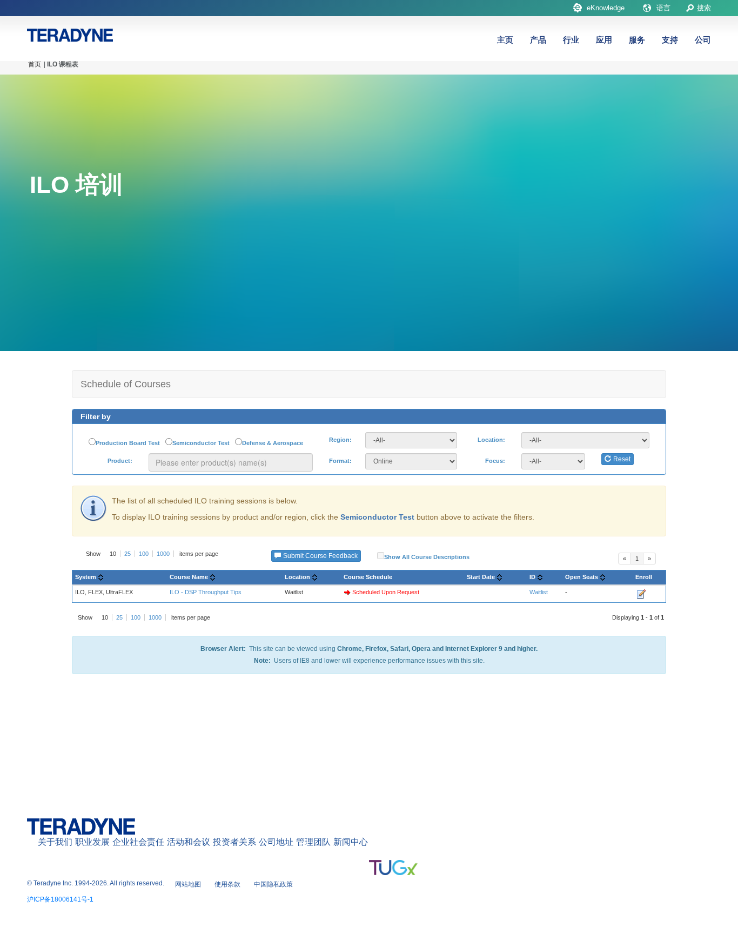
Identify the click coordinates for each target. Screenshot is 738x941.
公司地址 (276, 841)
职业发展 (92, 841)
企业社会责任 (138, 841)
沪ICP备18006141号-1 (60, 899)
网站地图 (188, 884)
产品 (538, 39)
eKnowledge (606, 8)
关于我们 (55, 841)
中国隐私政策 (273, 884)
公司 (703, 39)
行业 (571, 39)
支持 (670, 39)
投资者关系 (234, 841)
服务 (637, 39)
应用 (604, 39)
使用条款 (227, 884)
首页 (34, 64)
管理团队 (313, 841)
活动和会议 (188, 841)
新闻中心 (350, 841)
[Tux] (393, 867)
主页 (505, 39)
